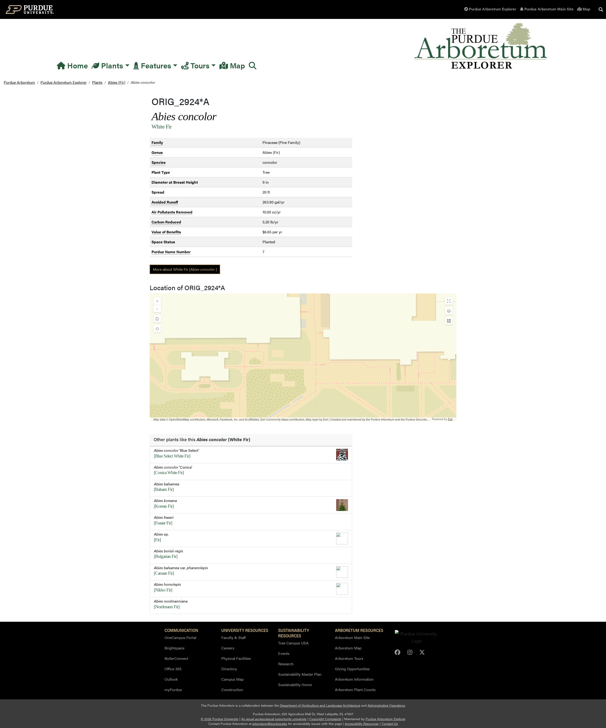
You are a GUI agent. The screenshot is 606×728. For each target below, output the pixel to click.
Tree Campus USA (293, 643)
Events (284, 653)
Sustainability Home (295, 684)
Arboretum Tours (349, 658)
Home (76, 65)
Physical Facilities (236, 658)
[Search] (252, 65)
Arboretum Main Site (352, 637)
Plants (111, 65)
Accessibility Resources (362, 723)
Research (286, 663)
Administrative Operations (386, 705)
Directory (229, 668)
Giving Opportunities (352, 668)
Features (155, 65)
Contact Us (390, 723)
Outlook (171, 679)
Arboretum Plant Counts (355, 689)
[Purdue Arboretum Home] (481, 46)
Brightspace (174, 648)
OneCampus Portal (180, 637)
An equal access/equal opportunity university (274, 719)
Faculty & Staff (233, 637)
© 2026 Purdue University (219, 719)
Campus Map (232, 679)
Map (586, 9)
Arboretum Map (348, 648)
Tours (199, 65)
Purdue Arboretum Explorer (492, 9)
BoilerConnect (176, 658)
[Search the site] (601, 9)
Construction (232, 689)
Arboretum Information (354, 679)
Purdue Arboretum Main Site (548, 9)
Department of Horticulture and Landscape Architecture (320, 705)
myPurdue (173, 689)
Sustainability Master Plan (299, 674)
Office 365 (173, 668)
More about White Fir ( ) (185, 269)
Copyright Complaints (325, 719)
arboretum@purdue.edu (269, 723)
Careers (227, 648)
